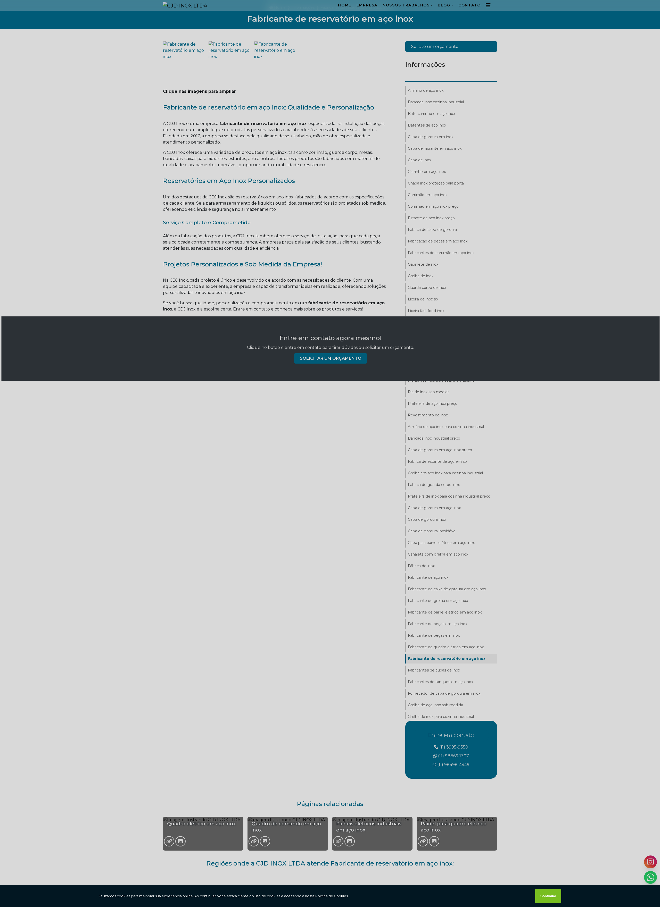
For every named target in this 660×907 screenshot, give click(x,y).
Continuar (548, 896)
